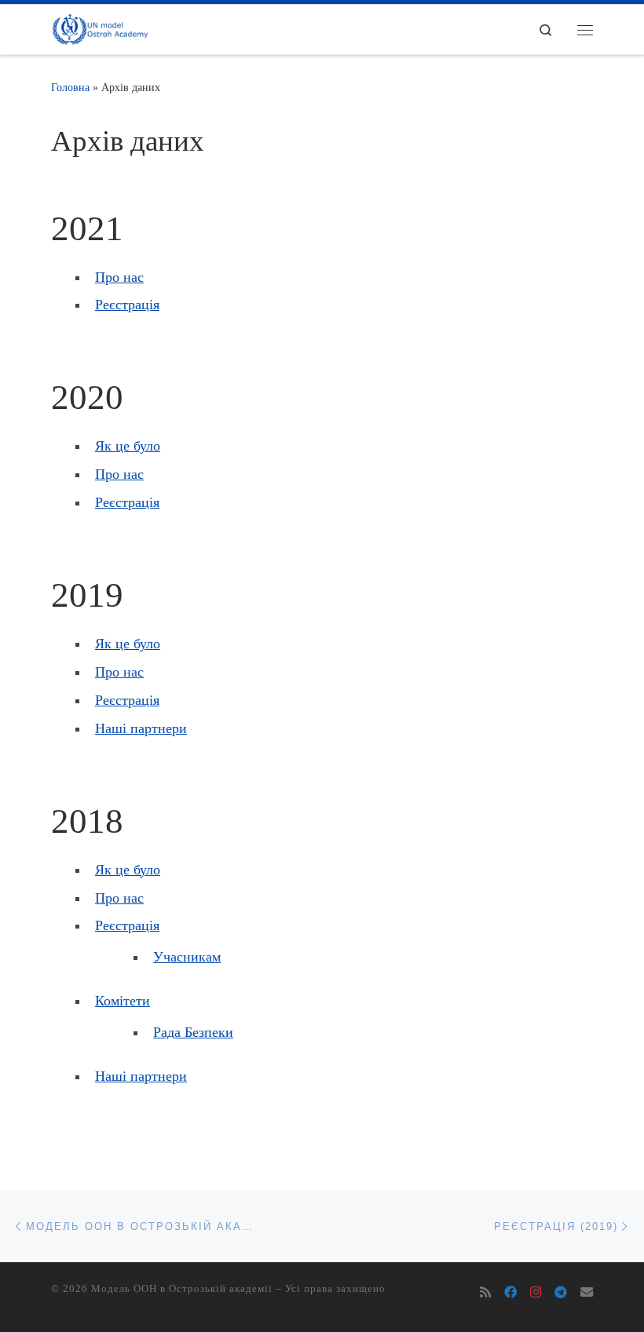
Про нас (119, 277)
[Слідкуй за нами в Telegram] (560, 1293)
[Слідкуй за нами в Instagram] (535, 1293)
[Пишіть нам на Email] (586, 1293)
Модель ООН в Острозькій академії (182, 1288)
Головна (70, 87)
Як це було (127, 446)
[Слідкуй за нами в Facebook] (510, 1293)
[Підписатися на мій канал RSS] (485, 1293)
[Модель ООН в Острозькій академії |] (99, 28)
